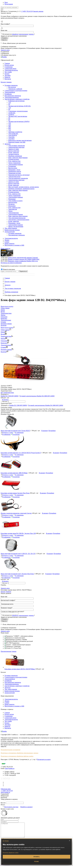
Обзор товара (5, 330)
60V (9, 128)
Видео (3, 334)
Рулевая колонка (13, 159)
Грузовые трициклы (11, 675)
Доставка (8, 75)
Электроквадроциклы (12, 684)
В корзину (5, 399)
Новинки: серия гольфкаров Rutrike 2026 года (23, 261)
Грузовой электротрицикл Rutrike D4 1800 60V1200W (37, 396)
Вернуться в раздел (7, 327)
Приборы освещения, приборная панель (21, 188)
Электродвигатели (14, 176)
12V (9, 102)
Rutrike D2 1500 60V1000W (9, 396)
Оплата (7, 73)
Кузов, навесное (13, 152)
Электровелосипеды (11, 70)
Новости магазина (9, 269)
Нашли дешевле (6, 591)
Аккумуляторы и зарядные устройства (17, 686)
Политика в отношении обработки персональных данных (19, 753)
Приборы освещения (15, 156)
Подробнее (52, 430)
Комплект (4, 343)
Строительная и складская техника (16, 677)
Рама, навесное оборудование (18, 157)
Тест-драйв (8, 72)
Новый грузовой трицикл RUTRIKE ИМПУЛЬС (24, 259)
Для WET (11, 139)
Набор (3, 332)
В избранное (6, 434)
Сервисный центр (10, 68)
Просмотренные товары (8, 651)
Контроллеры (12, 168)
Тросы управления (14, 163)
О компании (9, 67)
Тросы (10, 211)
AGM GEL (11, 113)
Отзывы (3, 347)
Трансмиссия (12, 209)
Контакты (8, 79)
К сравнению (19, 432)
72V (9, 130)
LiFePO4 (11, 114)
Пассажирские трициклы (13, 682)
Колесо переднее (13, 151)
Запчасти (7, 687)
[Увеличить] (24, 384)
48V (9, 126)
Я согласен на (19, 34)
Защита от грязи (13, 149)
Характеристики (6, 336)
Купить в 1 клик (7, 432)
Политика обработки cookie (10, 852)
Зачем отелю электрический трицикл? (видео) (23, 257)
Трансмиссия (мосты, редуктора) (19, 175)
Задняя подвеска (13, 154)
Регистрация (9, 4)
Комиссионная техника (12, 691)
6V (9, 104)
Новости (7, 77)
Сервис (7, 242)
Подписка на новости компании (11, 263)
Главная (7, 63)
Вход (6, 2)
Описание (4, 341)
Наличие (3, 352)
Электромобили (10, 679)
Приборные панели (14, 171)
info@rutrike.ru (9, 768)
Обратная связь (6, 789)
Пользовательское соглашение (10, 749)
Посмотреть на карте (44, 759)
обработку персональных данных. (23, 34)
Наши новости (5, 248)
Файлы (3, 338)
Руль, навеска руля (14, 161)
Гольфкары (8, 680)
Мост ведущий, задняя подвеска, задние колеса (23, 187)
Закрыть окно (5, 50)
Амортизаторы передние (16, 147)
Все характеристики (7, 392)
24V (9, 125)
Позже (36, 861)
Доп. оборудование (11, 689)
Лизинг (7, 240)
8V (9, 120)
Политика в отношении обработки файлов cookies (17, 756)
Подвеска (11, 204)
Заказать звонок (38, 11)
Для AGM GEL (13, 133)
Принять (36, 856)
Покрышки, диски (14, 169)
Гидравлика (12, 166)
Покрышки (12, 199)
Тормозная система (14, 173)
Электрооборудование (15, 164)
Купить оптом (9, 65)
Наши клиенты (9, 243)
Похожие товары (6, 349)
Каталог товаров (6, 82)
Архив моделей (10, 693)
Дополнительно (6, 345)
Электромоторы (13, 213)
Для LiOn (11, 137)
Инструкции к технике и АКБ (14, 245)
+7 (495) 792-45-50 (27, 11)
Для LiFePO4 (12, 135)
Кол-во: (5, 401)
